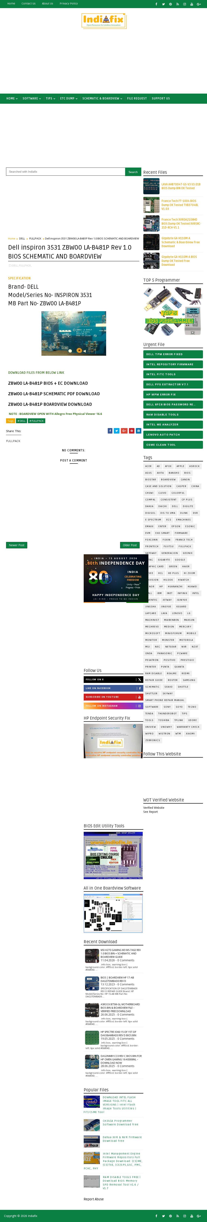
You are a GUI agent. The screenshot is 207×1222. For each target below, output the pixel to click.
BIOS (187, 472)
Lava (164, 613)
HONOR (150, 586)
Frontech (152, 546)
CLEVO (162, 493)
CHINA (195, 486)
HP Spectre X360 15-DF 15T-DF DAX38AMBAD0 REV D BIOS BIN (118, 1033)
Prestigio (187, 660)
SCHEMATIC (152, 686)
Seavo (169, 686)
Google (180, 559)
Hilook (168, 579)
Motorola (186, 640)
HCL (160, 573)
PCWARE (182, 653)
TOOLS (149, 720)
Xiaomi (190, 733)
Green (173, 566)
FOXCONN (151, 539)
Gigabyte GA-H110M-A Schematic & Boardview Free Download (181, 242)
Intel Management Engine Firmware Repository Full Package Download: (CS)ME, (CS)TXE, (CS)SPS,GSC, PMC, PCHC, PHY (113, 1161)
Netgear (171, 646)
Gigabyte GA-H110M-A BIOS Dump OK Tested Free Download (179, 261)
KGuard (181, 606)
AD (158, 466)
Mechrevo (152, 626)
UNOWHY (166, 726)
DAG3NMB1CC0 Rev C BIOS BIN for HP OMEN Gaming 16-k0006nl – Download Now (121, 1059)
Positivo (170, 660)
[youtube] (192, 4)
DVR (195, 513)
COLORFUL (178, 493)
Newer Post (16, 545)
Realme (172, 673)
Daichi (162, 506)
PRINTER (150, 666)
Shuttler (151, 693)
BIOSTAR (150, 479)
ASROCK (194, 466)
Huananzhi (175, 586)
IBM (159, 593)
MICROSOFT (152, 633)
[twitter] (164, 4)
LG (188, 613)
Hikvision (152, 579)
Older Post (130, 545)
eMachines (183, 519)
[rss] (178, 4)
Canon (185, 479)
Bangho (174, 472)
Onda (148, 653)
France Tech (184, 539)
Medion (169, 626)
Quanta (179, 666)
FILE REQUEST (137, 98)
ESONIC (190, 526)
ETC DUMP (67, 98)
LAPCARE (150, 613)
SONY (167, 706)
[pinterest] (171, 4)
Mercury (185, 626)
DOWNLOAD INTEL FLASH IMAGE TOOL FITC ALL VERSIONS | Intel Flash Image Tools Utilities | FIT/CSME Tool (110, 1105)
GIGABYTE (164, 559)
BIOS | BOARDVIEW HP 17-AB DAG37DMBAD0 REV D (117, 979)
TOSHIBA (163, 720)
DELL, (15, 265)
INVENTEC (151, 599)
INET (170, 593)
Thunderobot (167, 713)
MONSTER (168, 640)
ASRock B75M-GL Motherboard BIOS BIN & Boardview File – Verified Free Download (120, 1008)
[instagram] (185, 4)
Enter (162, 526)
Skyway (168, 693)
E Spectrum (153, 519)
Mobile (191, 633)
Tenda (149, 713)
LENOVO (177, 613)
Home (11, 3)
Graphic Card (154, 566)
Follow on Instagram (102, 706)
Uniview (150, 726)
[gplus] (199, 4)
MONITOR (151, 640)
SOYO (179, 706)
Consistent (169, 499)
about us (47, 3)
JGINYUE (182, 599)
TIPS (49, 98)
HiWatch (183, 579)
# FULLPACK (37, 421)
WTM (178, 733)
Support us (161, 98)
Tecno (192, 706)
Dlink (184, 513)
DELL (175, 506)
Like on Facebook (98, 688)
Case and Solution (158, 486)
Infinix (182, 593)
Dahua (149, 506)
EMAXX (149, 526)
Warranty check (188, 726)
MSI (147, 646)
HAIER (186, 566)
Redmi (186, 673)
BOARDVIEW (168, 479)
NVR (184, 646)
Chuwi (149, 493)
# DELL (21, 421)
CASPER (181, 486)
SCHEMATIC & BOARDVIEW (100, 98)
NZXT (195, 646)
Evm (148, 533)
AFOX (168, 466)
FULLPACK (185, 546)
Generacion (170, 553)
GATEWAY (151, 553)
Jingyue (166, 606)
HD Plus (173, 573)
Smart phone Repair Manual (165, 700)
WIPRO (149, 733)
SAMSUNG (189, 680)
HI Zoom (189, 573)
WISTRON (164, 733)
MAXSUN (189, 620)
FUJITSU (169, 546)
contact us (29, 3)
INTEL (195, 593)
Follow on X (95, 679)
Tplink (178, 720)
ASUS (148, 472)
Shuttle (183, 686)
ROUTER (173, 680)
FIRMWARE (181, 533)
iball (148, 593)
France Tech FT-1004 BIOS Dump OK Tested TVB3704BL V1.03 (180, 205)
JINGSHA (150, 606)
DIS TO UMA (168, 513)
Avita (160, 472)
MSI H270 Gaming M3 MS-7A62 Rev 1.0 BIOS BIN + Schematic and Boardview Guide (121, 953)
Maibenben (171, 620)
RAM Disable (153, 673)
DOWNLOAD (76, 383)
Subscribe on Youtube (102, 697)
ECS (168, 519)
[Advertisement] (103, 63)
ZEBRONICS (152, 740)
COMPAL (150, 499)
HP (161, 586)
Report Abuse (94, 1199)
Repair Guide (154, 680)
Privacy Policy (69, 3)
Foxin (167, 539)
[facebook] (156, 4)
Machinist (152, 620)
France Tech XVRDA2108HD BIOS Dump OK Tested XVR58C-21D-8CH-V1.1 (181, 223)
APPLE (181, 466)
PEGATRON (152, 660)
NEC (157, 646)
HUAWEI (192, 586)
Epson (176, 526)
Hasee (149, 573)
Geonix (187, 553)
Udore (192, 720)
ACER (148, 466)
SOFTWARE (30, 98)
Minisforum (173, 633)
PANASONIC (164, 653)
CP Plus (187, 499)
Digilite (188, 506)
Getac (149, 559)
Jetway (167, 599)
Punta (165, 666)
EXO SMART (162, 533)
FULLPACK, (25, 265)
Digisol (150, 513)
